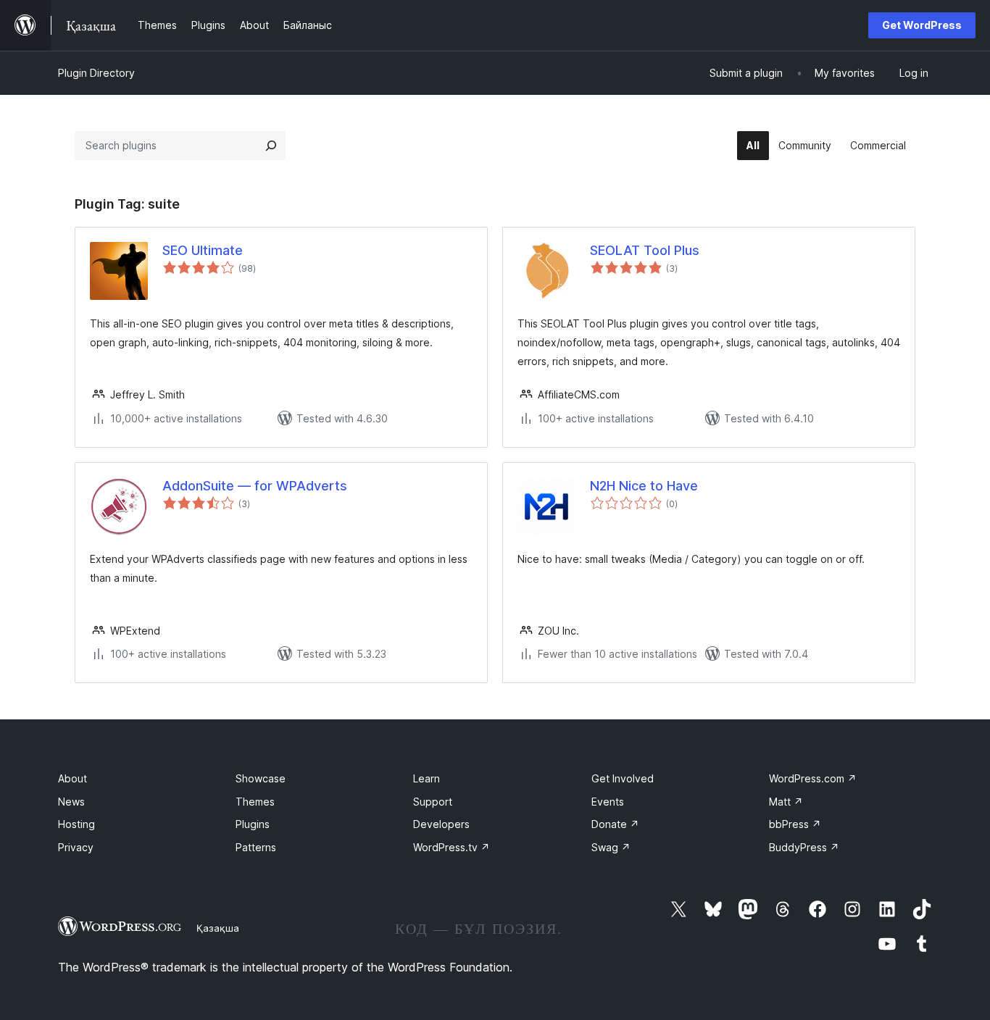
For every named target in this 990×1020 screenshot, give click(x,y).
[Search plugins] (271, 145)
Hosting (76, 824)
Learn (426, 778)
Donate (615, 824)
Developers (441, 824)
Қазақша (217, 928)
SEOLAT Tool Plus (644, 250)
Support (432, 801)
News (71, 801)
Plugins (253, 824)
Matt (786, 801)
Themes (255, 801)
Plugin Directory (96, 73)
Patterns (256, 847)
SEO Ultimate (202, 250)
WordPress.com (813, 778)
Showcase (261, 778)
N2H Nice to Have (644, 485)
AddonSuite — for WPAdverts (254, 485)
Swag (611, 847)
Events (607, 801)
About (72, 778)
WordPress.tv (451, 847)
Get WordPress (922, 25)
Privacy (75, 847)
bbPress (795, 824)
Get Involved (622, 778)
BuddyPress (804, 847)
